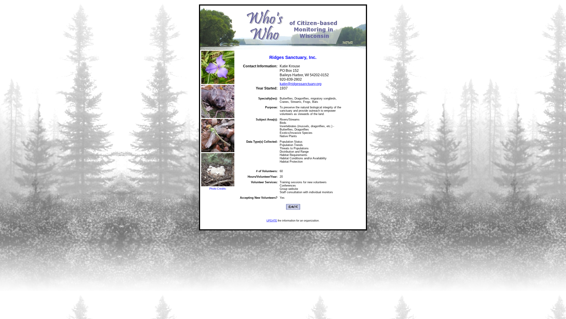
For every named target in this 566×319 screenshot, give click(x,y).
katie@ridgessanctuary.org (300, 84)
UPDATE (271, 220)
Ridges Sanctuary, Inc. (293, 57)
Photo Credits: (217, 188)
